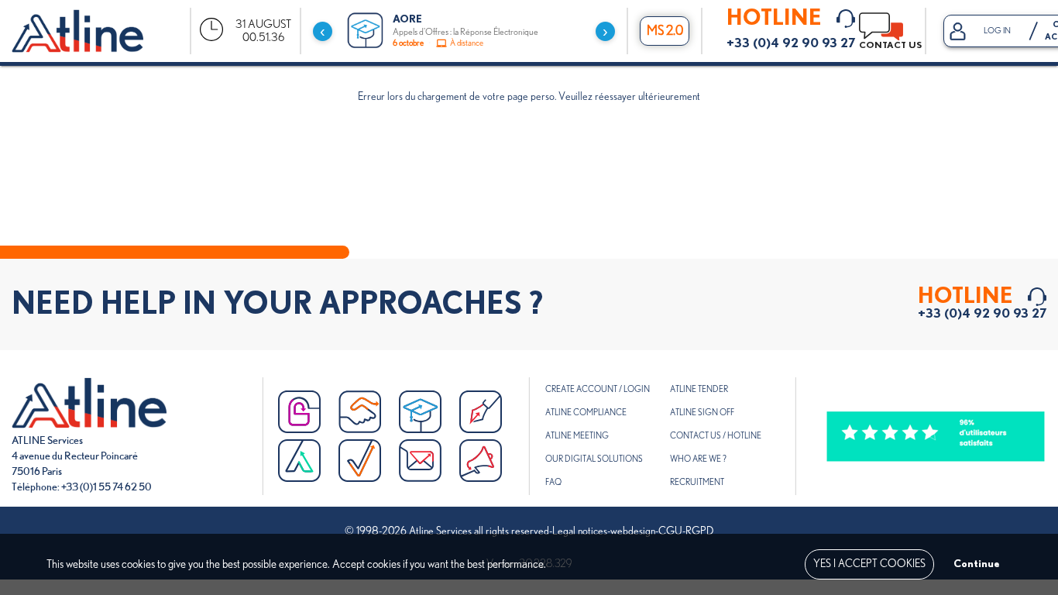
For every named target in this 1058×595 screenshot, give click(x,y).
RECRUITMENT (697, 482)
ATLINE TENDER (699, 389)
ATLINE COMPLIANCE (586, 412)
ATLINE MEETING (577, 436)
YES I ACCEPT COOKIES (869, 564)
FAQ (553, 482)
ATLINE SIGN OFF (702, 412)
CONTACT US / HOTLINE (715, 436)
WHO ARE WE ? (698, 459)
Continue (976, 564)
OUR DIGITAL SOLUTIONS (594, 459)
